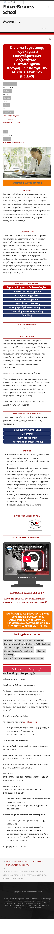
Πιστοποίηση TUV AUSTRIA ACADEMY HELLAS (23, 658)
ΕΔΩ (16, 685)
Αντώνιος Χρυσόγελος (12, 122)
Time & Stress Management (27, 291)
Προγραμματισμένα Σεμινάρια (17, 865)
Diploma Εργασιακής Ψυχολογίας (18, 651)
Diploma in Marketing (13, 644)
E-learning (8, 655)
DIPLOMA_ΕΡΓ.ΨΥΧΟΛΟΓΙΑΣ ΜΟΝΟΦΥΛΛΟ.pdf (25, 602)
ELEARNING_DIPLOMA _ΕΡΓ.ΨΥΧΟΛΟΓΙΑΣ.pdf (24, 599)
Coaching (27, 315)
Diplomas (41, 651)
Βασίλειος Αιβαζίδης (11, 116)
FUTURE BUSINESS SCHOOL (13, 142)
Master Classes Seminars (33, 862)
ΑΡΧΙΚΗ (8, 862)
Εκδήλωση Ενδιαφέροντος (27, 182)
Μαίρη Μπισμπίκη (10, 119)
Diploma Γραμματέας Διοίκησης (19, 647)
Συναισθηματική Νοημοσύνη (27, 311)
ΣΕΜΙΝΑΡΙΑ (17, 862)
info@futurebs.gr (30, 722)
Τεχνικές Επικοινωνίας (27, 303)
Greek (12, 2)
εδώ (10, 373)
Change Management (27, 295)
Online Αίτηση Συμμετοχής (27, 669)
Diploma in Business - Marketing (29, 640)
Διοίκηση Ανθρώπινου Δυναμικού (27, 307)
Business (8, 640)
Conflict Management (27, 299)
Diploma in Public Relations (38, 644)
